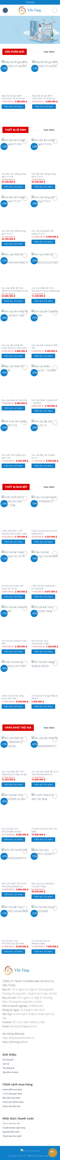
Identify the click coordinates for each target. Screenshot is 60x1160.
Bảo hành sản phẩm (11, 1098)
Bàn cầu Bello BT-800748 (14, 400)
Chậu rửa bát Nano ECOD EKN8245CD (44, 532)
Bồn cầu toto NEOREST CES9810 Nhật (43, 885)
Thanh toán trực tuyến (12, 1136)
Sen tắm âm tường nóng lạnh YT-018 (14, 175)
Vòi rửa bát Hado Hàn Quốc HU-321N (13, 587)
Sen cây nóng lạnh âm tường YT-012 (43, 232)
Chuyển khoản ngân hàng (14, 1128)
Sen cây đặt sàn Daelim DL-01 (43, 456)
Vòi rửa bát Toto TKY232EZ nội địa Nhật (13, 942)
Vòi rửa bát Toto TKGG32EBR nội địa (11, 830)
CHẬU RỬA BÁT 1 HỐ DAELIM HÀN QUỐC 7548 (14, 532)
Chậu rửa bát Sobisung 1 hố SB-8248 (44, 587)
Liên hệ (6, 1064)
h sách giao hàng (14, 1094)
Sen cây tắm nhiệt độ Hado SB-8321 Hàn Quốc (14, 346)
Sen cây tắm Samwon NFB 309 (45, 346)
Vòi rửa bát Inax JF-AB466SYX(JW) (41, 942)
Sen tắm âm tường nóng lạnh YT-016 (44, 175)
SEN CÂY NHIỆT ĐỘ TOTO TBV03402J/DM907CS (14, 885)
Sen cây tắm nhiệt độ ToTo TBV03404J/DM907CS (45, 773)
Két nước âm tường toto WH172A (14, 456)
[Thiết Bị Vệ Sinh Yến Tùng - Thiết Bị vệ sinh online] (30, 10)
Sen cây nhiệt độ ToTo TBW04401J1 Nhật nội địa (14, 773)
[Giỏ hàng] (54, 10)
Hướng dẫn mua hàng (12, 1089)
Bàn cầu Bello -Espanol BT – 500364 (45, 401)
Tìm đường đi (8, 1068)
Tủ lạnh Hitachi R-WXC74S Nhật (44, 830)
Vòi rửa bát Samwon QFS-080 (15, 642)
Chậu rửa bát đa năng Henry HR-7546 (12, 697)
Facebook (30, 2)
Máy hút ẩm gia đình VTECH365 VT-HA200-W (43, 97)
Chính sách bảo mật (11, 1106)
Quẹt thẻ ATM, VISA (11, 1132)
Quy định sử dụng (10, 1072)
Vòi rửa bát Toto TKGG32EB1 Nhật (40, 642)
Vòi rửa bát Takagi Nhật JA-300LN (45, 697)
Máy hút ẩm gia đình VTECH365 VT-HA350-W (13, 97)
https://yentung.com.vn (15, 1042)
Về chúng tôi (8, 1060)
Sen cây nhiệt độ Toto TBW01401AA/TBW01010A (15, 289)
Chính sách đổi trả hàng (13, 1102)
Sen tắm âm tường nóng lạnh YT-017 (14, 232)
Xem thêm (49, 51)
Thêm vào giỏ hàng (13, 106)
